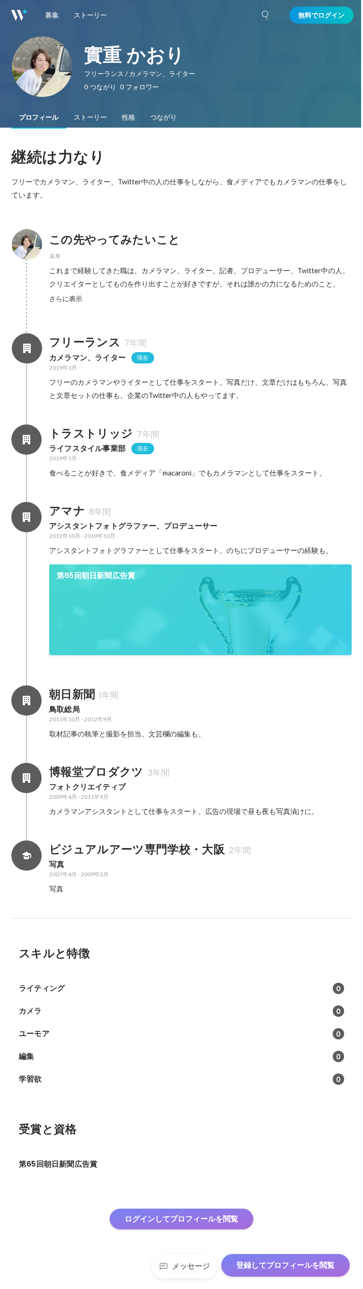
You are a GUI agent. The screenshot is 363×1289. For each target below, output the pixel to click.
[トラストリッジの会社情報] (26, 439)
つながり (163, 117)
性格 (128, 117)
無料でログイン (321, 15)
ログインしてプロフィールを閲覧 (181, 1218)
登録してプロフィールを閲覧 (285, 1265)
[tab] (38, 117)
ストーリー (90, 117)
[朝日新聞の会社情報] (26, 700)
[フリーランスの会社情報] (26, 348)
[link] (200, 609)
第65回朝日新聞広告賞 (96, 575)
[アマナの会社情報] (26, 517)
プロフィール (39, 117)
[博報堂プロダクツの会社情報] (26, 778)
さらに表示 (65, 298)
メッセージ (191, 1266)
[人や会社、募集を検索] (265, 15)
